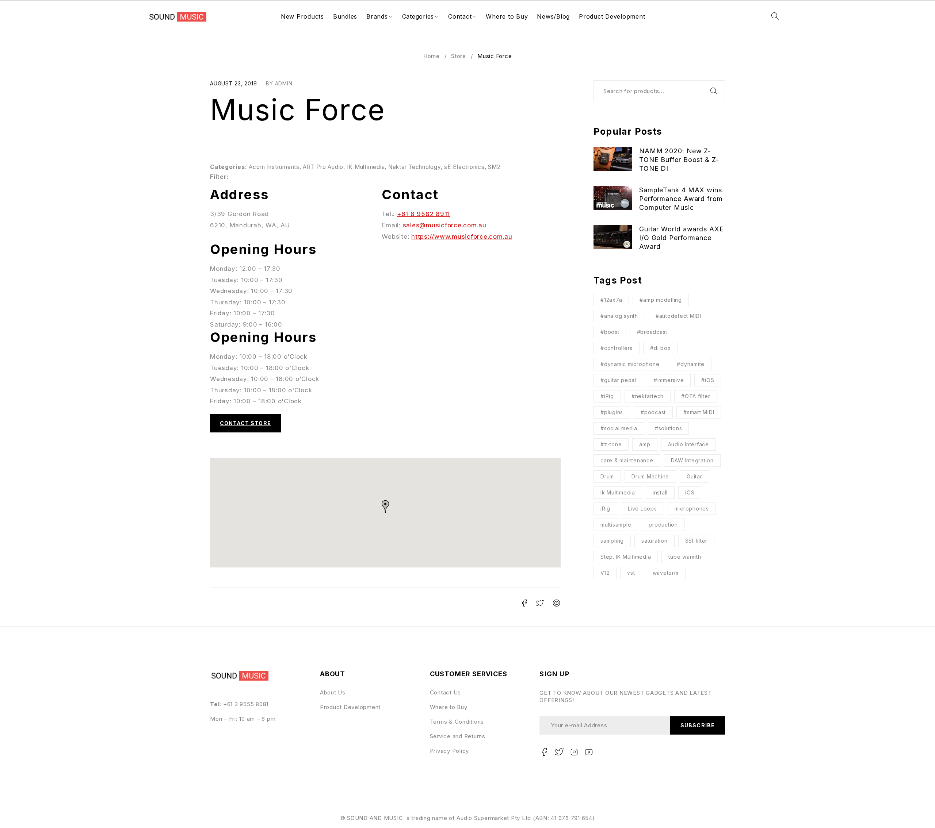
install (660, 492)
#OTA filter (695, 396)
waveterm (666, 573)
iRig (605, 508)
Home (431, 56)
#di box (660, 348)
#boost (609, 332)
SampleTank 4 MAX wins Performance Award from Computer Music (681, 198)
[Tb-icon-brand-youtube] (589, 752)
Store (458, 56)
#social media (618, 428)
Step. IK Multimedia (625, 557)
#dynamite (691, 364)
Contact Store (245, 423)
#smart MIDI (698, 412)
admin (284, 83)
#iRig (607, 396)
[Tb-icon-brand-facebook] (544, 752)
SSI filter (696, 541)
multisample (615, 524)
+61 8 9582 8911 (423, 213)
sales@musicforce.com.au (444, 225)
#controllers (616, 348)
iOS (689, 492)
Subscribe (697, 725)
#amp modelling (661, 300)
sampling (612, 541)
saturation (654, 541)
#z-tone (611, 444)
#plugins (611, 412)
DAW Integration (692, 460)
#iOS (707, 380)
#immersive (669, 380)
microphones (692, 508)
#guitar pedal (618, 380)
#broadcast (652, 332)
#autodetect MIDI (678, 316)
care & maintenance (626, 460)
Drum (607, 476)
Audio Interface (688, 444)
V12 (605, 573)
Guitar (694, 476)
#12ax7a (611, 300)
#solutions (668, 428)
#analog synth (619, 316)
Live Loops (642, 508)
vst (631, 573)
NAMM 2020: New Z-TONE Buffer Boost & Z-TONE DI (679, 159)
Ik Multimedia (617, 492)
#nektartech (647, 396)
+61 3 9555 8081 (245, 704)
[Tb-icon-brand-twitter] (559, 752)
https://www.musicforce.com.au (461, 236)
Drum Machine (650, 476)
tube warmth (684, 557)
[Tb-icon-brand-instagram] (574, 752)
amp (644, 444)
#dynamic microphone (629, 364)
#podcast (653, 412)
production (663, 524)
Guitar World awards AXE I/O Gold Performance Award (681, 237)
